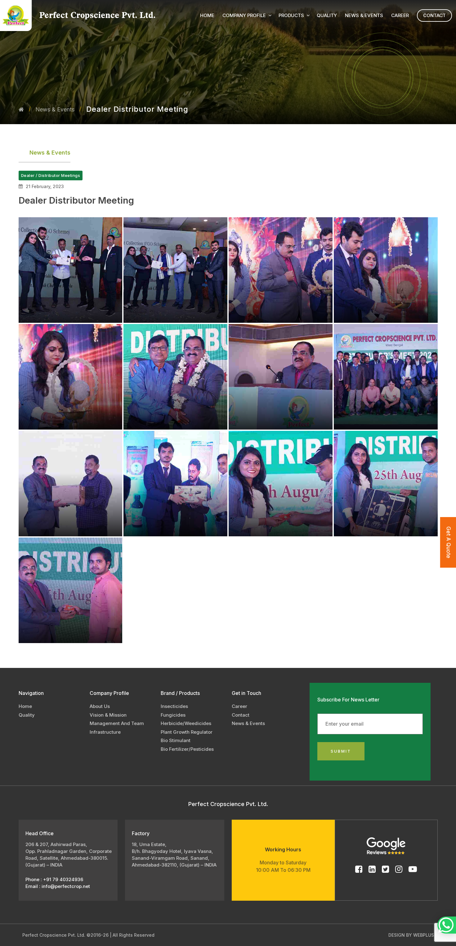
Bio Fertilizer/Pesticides (187, 749)
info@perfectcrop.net (66, 886)
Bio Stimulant (175, 740)
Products (291, 15)
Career (400, 15)
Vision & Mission (108, 715)
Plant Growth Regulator (186, 732)
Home (207, 15)
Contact (434, 15)
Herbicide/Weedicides (186, 723)
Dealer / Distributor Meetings (50, 175)
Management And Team (117, 723)
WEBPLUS (423, 935)
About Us (100, 706)
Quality (327, 15)
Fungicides (173, 715)
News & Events (54, 109)
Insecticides (174, 706)
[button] (269, 15)
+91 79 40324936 (62, 879)
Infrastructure (105, 732)
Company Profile (244, 15)
